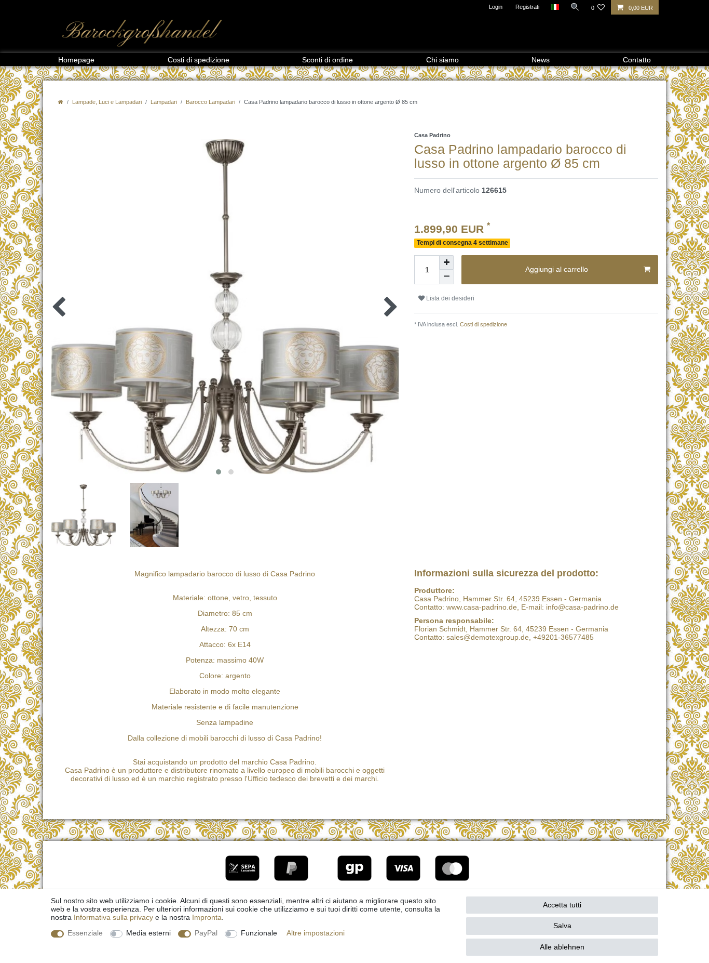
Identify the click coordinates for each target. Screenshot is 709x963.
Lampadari (164, 102)
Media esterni (148, 933)
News (540, 60)
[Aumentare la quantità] (446, 262)
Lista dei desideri (449, 298)
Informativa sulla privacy (113, 917)
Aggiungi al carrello (556, 269)
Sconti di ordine (327, 60)
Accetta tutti (562, 905)
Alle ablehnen (562, 947)
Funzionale (259, 933)
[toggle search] (575, 7)
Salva (562, 925)
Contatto (637, 60)
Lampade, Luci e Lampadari (107, 102)
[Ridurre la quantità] (446, 277)
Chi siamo (442, 60)
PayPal (206, 933)
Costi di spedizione (198, 60)
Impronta (207, 917)
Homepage (76, 60)
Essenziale (85, 933)
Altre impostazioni (316, 933)
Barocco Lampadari (210, 102)
